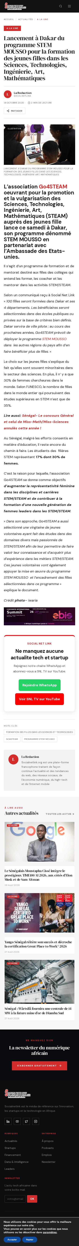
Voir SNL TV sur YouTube (39, 699)
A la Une (42, 19)
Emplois (47, 1155)
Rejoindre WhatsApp (39, 685)
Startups (10, 1148)
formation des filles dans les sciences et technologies (39, 732)
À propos (47, 1141)
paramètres (50, 1232)
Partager (16, 111)
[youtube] (17, 1121)
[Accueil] (15, 6)
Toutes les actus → (60, 814)
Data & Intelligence (17, 1162)
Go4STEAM (53, 186)
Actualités (25, 19)
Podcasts (48, 1148)
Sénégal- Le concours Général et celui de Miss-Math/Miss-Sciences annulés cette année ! (39, 421)
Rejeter (29, 1239)
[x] (26, 1121)
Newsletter (48, 1162)
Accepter (12, 1239)
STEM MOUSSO (54, 339)
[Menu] (69, 6)
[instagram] (35, 1121)
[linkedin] (8, 1121)
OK (32, 1199)
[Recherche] (60, 6)
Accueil (9, 19)
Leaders (10, 1169)
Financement (13, 1155)
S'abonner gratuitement (37, 1065)
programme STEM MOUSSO (39, 739)
